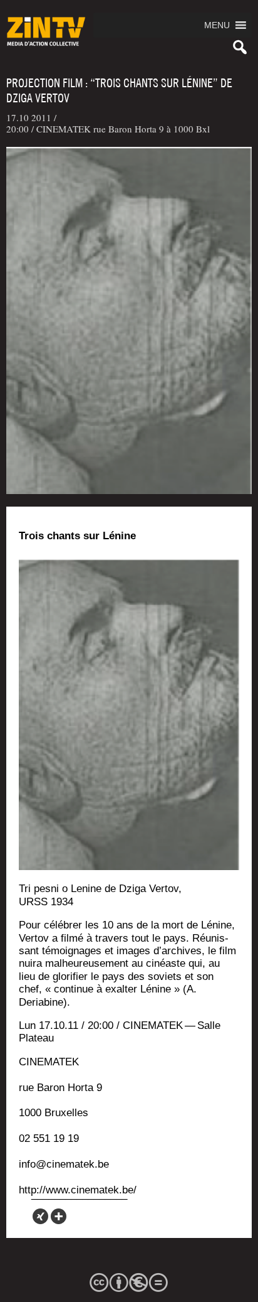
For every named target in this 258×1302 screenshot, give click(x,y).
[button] (217, 25)
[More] (58, 1216)
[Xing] (40, 1216)
